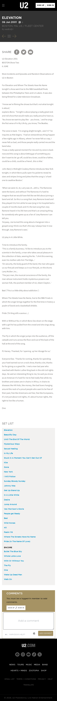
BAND (45, 665)
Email (30, 52)
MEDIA (37, 665)
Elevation (8, 430)
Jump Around (10, 504)
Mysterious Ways (12, 444)
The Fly (7, 565)
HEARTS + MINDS (19, 671)
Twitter (24, 52)
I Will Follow (10, 477)
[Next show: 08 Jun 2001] (14, 36)
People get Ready (12, 514)
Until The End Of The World (17, 439)
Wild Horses (9, 523)
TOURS (20, 665)
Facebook (17, 52)
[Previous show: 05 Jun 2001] (4, 36)
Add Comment (45, 633)
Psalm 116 (8, 532)
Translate (28, 685)
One (6, 570)
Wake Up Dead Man (13, 575)
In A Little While (11, 495)
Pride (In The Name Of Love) (17, 541)
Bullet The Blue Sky (13, 551)
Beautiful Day (10, 435)
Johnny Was (9, 486)
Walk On (8, 579)
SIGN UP (41, 5)
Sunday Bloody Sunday (14, 481)
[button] (3, 5)
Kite (6, 463)
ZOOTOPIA (34, 671)
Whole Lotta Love (12, 556)
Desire (7, 500)
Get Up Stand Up (12, 490)
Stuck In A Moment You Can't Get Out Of (23, 458)
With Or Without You (14, 561)
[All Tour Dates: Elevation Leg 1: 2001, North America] (9, 36)
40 (5, 528)
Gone (6, 467)
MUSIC (29, 665)
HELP (50, 679)
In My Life (8, 453)
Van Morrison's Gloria (14, 509)
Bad (6, 518)
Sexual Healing (11, 449)
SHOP (43, 671)
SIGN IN (51, 5)
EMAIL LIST (9, 679)
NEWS (12, 665)
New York (8, 472)
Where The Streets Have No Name (20, 537)
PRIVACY (42, 679)
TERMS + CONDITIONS (26, 679)
